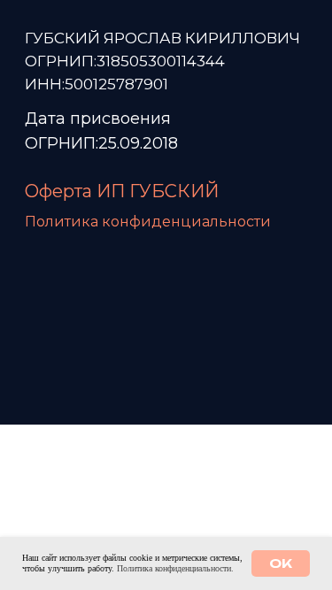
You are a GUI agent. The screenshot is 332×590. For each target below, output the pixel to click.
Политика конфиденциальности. (175, 568)
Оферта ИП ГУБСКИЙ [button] (122, 191)
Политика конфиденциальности (148, 221)
